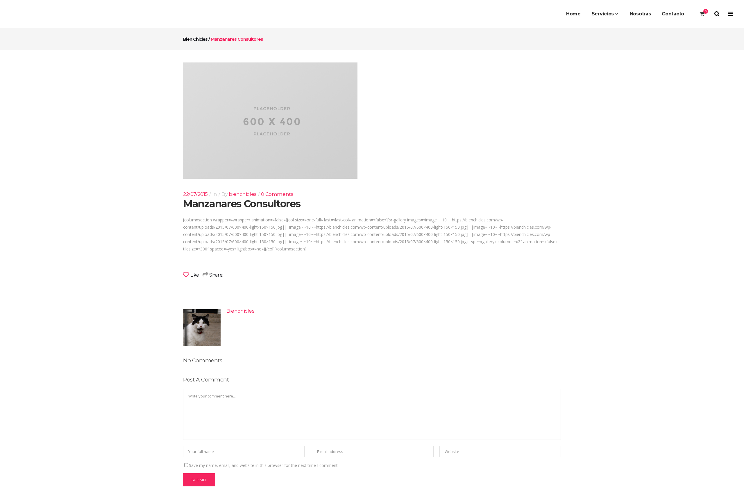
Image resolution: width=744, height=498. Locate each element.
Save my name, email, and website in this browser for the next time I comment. (264, 465)
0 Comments (277, 194)
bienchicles (243, 194)
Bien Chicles (195, 39)
